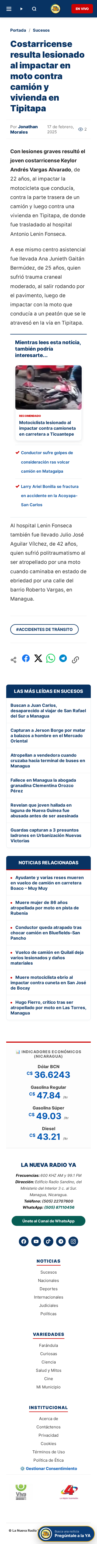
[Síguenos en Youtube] (36, 1241)
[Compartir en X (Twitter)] (38, 660)
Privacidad (48, 1435)
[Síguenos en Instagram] (73, 1241)
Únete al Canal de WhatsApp (48, 1221)
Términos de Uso (48, 1451)
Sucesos (41, 30)
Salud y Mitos (48, 1370)
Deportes (49, 1288)
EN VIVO (82, 9)
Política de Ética (48, 1460)
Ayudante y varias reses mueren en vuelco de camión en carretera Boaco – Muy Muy (47, 883)
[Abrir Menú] (9, 9)
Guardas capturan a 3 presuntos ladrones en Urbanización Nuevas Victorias (46, 835)
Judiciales (48, 1305)
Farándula (48, 1345)
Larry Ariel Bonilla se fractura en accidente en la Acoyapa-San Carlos (50, 495)
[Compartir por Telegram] (63, 660)
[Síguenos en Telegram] (61, 1241)
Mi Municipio (48, 1386)
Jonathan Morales (24, 129)
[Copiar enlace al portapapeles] (75, 659)
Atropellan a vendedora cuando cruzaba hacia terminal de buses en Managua (48, 760)
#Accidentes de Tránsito (44, 629)
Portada (18, 30)
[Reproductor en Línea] (21, 8)
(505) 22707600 (57, 1201)
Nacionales (48, 1280)
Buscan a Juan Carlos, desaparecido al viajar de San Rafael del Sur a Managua (48, 711)
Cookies (48, 1443)
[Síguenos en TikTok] (48, 1241)
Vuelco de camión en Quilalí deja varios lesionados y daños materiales (47, 958)
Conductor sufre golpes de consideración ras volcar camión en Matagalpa (47, 461)
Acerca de (48, 1418)
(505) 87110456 (59, 1207)
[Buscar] (34, 8)
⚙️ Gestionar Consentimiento (48, 1468)
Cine (48, 1378)
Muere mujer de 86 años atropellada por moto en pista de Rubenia (45, 908)
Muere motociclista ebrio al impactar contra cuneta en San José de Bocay (48, 983)
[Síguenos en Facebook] (24, 1241)
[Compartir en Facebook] (25, 660)
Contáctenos (48, 1426)
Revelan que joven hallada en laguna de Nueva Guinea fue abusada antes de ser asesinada (44, 810)
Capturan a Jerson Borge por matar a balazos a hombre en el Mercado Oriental (48, 735)
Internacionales (48, 1297)
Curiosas (48, 1353)
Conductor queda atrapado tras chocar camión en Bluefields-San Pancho (46, 933)
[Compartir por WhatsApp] (50, 660)
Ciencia (48, 1362)
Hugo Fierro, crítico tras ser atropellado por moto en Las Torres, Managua (48, 1007)
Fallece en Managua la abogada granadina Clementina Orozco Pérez (43, 785)
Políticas (48, 1313)
